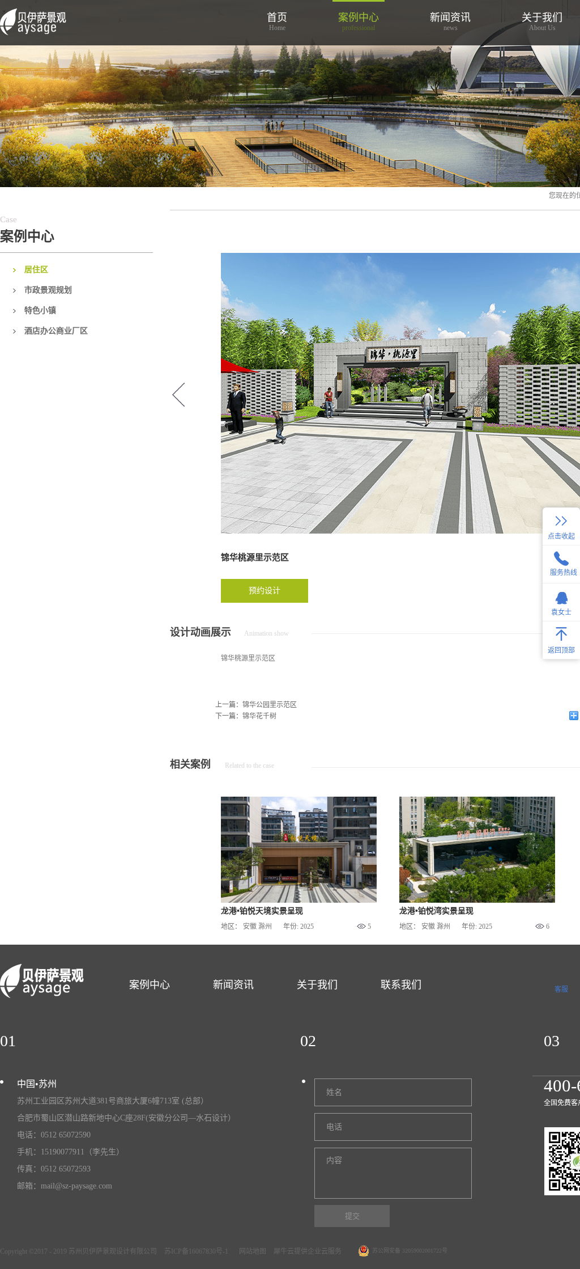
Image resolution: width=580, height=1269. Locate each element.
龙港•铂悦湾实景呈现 (436, 911)
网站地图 (251, 1251)
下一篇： (245, 716)
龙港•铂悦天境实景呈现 (262, 911)
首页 (277, 22)
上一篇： (256, 705)
